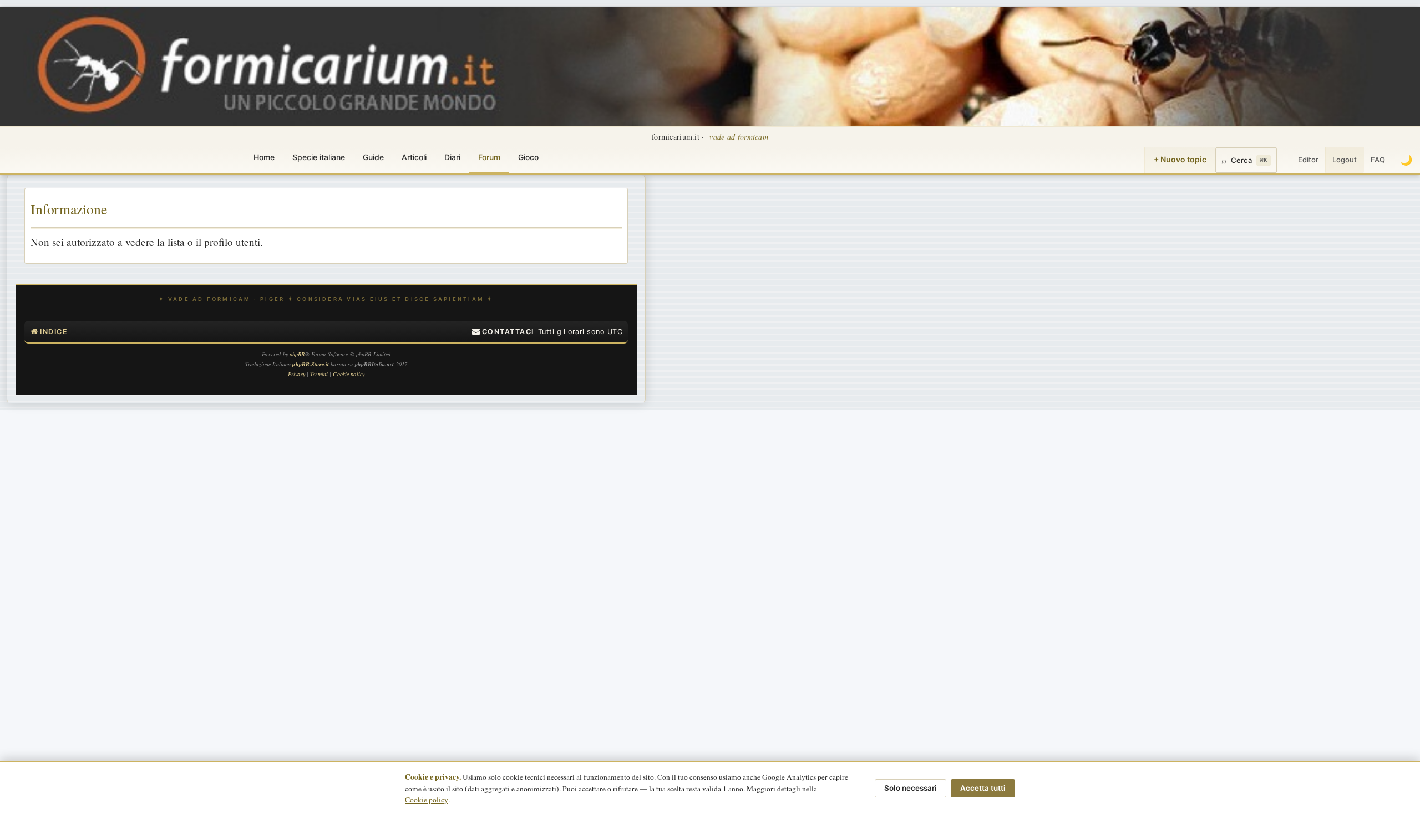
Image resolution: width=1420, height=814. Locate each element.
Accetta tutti (983, 788)
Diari (452, 157)
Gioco (528, 157)
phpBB (297, 354)
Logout (1344, 159)
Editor (1308, 159)
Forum (489, 157)
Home (264, 157)
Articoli (414, 157)
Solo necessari (910, 788)
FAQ (1378, 159)
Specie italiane (318, 157)
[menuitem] (503, 332)
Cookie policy (426, 800)
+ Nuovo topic (1180, 159)
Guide (373, 157)
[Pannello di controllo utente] (1284, 160)
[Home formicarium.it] (710, 66)
